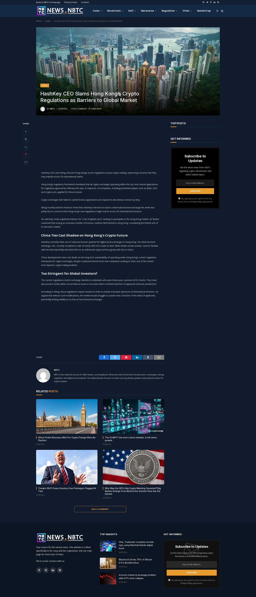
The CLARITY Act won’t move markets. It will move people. (131, 439)
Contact (85, 2)
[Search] (221, 10)
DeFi (130, 10)
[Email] (26, 162)
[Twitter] (26, 139)
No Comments (80, 108)
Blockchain (114, 10)
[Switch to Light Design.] (217, 11)
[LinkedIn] (26, 147)
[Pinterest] (26, 154)
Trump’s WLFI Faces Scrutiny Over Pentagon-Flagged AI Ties (67, 489)
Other (186, 10)
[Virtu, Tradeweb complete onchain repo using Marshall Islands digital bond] (108, 545)
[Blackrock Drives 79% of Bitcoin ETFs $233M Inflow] (108, 563)
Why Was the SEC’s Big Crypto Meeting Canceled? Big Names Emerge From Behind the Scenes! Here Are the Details (133, 491)
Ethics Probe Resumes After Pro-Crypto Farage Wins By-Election (67, 439)
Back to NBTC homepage (48, 2)
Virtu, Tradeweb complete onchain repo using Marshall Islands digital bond (136, 545)
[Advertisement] (100, 142)
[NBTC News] (62, 11)
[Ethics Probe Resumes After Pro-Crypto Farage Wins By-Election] (66, 416)
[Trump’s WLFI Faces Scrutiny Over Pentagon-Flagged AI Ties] (66, 467)
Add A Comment (100, 509)
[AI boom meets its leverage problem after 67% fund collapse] (108, 578)
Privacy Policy (70, 2)
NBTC (52, 108)
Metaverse (147, 10)
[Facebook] (26, 132)
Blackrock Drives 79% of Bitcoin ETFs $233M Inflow (135, 561)
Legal (44, 85)
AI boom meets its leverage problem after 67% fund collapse (137, 576)
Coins (96, 10)
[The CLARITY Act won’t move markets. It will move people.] (133, 416)
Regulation (168, 10)
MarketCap (204, 10)
